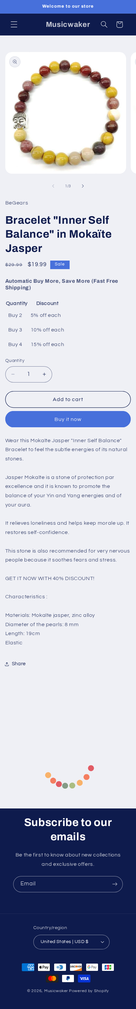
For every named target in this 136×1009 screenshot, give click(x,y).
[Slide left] (53, 186)
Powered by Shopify (89, 991)
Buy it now (68, 419)
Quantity (14, 360)
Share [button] (19, 663)
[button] (13, 24)
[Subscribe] (114, 884)
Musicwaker (56, 991)
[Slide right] (83, 186)
